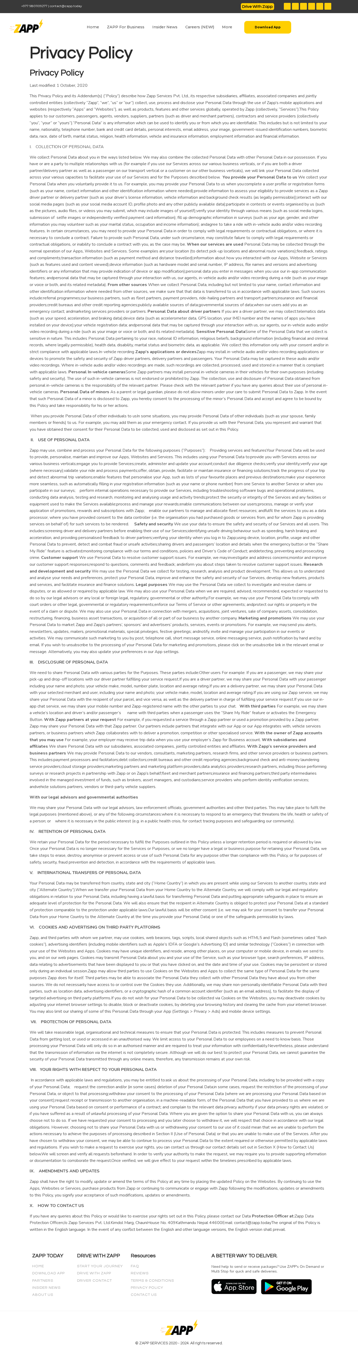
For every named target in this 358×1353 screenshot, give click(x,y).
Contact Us (144, 1295)
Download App (48, 1273)
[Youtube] (311, 6)
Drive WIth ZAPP (94, 1273)
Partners (42, 1280)
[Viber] (319, 6)
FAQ (135, 1266)
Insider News (164, 27)
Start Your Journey (100, 1266)
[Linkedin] (327, 6)
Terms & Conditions (152, 1280)
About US (42, 1295)
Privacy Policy (147, 1288)
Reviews (140, 1273)
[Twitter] (303, 6)
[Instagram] (295, 6)
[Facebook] (287, 6)
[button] (257, 6)
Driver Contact (94, 1280)
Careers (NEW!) (199, 27)
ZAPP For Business (125, 27)
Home (93, 27)
